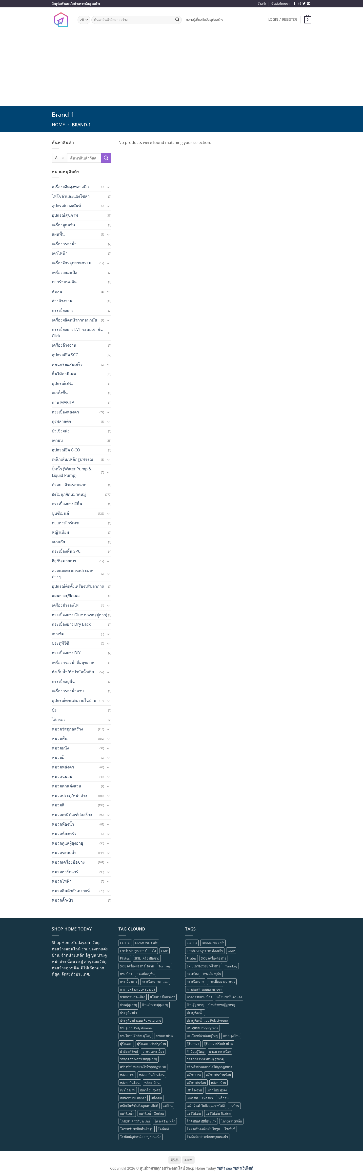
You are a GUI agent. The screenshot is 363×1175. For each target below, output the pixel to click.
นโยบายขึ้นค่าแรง (162, 997)
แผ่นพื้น (58, 234)
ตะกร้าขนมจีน (64, 282)
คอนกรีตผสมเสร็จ (67, 364)
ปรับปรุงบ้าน (164, 1036)
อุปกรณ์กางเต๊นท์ (66, 205)
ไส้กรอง (58, 719)
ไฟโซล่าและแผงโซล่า (71, 196)
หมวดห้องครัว (64, 833)
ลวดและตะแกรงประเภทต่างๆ (73, 574)
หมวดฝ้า (59, 757)
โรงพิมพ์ (163, 1129)
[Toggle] (108, 187)
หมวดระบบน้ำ (64, 852)
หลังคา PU (127, 1074)
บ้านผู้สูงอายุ (128, 1005)
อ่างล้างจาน (62, 300)
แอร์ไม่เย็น (127, 1113)
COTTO (125, 943)
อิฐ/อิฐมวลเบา (64, 561)
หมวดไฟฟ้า (62, 881)
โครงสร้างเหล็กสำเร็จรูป (136, 1129)
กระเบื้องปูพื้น (63, 681)
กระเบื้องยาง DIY (66, 653)
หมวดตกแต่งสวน (66, 786)
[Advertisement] (181, 69)
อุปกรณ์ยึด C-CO (66, 450)
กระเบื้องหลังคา (65, 412)
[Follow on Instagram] (299, 3)
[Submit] (177, 20)
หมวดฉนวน (62, 776)
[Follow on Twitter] (303, 3)
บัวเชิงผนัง (60, 431)
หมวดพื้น (59, 738)
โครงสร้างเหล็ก (164, 1121)
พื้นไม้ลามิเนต (64, 373)
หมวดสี (58, 805)
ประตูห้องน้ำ (128, 1012)
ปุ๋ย (54, 710)
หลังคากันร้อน (130, 1082)
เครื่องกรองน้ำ (64, 244)
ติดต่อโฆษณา (280, 3)
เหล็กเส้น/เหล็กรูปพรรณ (72, 459)
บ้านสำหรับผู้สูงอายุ (155, 1005)
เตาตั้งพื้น (60, 392)
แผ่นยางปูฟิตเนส (66, 595)
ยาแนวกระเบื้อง (153, 1051)
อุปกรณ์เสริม (63, 383)
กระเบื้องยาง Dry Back (71, 624)
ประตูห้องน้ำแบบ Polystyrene (140, 1020)
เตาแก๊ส (58, 542)
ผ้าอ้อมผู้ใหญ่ (129, 1051)
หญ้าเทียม (60, 532)
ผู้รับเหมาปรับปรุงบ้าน (151, 1043)
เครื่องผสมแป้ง (64, 272)
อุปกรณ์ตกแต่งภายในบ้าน (74, 700)
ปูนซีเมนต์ (60, 513)
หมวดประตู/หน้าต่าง (69, 795)
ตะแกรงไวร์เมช (65, 523)
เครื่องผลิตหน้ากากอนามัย (74, 320)
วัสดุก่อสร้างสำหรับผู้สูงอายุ (138, 1059)
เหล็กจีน (156, 1098)
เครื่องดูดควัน (63, 225)
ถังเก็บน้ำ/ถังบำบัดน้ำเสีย (73, 672)
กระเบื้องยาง (62, 310)
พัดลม (57, 291)
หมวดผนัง (60, 748)
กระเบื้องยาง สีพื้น (67, 503)
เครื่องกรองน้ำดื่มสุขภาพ (73, 662)
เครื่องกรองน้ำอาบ (68, 691)
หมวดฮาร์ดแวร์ (65, 871)
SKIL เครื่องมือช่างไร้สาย (137, 966)
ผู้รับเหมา (126, 1043)
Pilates (125, 958)
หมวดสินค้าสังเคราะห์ (71, 890)
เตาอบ (57, 440)
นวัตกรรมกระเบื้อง (132, 997)
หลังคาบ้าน (152, 1082)
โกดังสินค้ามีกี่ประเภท (135, 1121)
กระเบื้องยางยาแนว (155, 981)
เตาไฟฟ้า (59, 253)
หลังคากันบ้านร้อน (151, 1074)
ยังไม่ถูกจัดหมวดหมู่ (69, 494)
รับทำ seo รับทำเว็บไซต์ (235, 1168)
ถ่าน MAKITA (63, 402)
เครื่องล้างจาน (64, 345)
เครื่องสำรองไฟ (65, 605)
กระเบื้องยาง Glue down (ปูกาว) (79, 615)
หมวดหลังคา (63, 767)
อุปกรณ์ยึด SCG (65, 354)
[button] (282, 20)
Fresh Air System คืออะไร (138, 950)
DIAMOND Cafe (146, 943)
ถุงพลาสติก (61, 421)
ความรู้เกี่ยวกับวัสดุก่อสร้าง (204, 19)
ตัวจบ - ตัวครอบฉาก (69, 484)
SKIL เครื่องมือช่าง (146, 958)
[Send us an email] (308, 3)
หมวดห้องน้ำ (63, 824)
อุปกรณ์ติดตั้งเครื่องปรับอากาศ (78, 586)
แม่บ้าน (168, 1106)
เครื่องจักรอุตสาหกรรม (71, 263)
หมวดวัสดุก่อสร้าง (67, 729)
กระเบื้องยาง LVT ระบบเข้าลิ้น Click (77, 332)
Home (58, 124)
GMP (164, 950)
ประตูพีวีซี (60, 643)
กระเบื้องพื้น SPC (66, 551)
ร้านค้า (262, 3)
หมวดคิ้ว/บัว (62, 900)
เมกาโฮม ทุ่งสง (150, 1090)
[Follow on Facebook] (294, 3)
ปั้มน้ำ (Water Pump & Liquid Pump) (72, 472)
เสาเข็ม (58, 634)
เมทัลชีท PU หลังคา (133, 1098)
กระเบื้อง (126, 974)
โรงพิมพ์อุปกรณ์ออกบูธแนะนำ (140, 1137)
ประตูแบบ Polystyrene (136, 1028)
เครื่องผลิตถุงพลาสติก (70, 186)
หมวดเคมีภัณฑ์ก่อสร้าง (72, 814)
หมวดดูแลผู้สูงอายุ (67, 843)
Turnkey (165, 966)
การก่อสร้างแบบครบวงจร (137, 989)
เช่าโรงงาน (127, 1090)
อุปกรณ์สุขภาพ (65, 215)
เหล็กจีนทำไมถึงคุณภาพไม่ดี (139, 1106)
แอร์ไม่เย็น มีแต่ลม (151, 1113)
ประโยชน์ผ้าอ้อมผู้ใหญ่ (135, 1036)
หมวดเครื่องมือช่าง (68, 862)
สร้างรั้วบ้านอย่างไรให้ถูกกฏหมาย (143, 1067)
